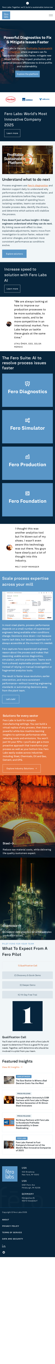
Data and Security (12, 1239)
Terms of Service (12, 1232)
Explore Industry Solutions (20, 768)
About (5, 1219)
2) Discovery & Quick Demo (27, 975)
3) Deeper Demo (27, 985)
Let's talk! (10, 699)
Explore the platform (27, 74)
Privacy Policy (10, 1226)
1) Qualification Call (27, 965)
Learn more (12, 133)
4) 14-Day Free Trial (27, 994)
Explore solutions (14, 253)
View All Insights (10, 1067)
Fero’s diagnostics (38, 185)
